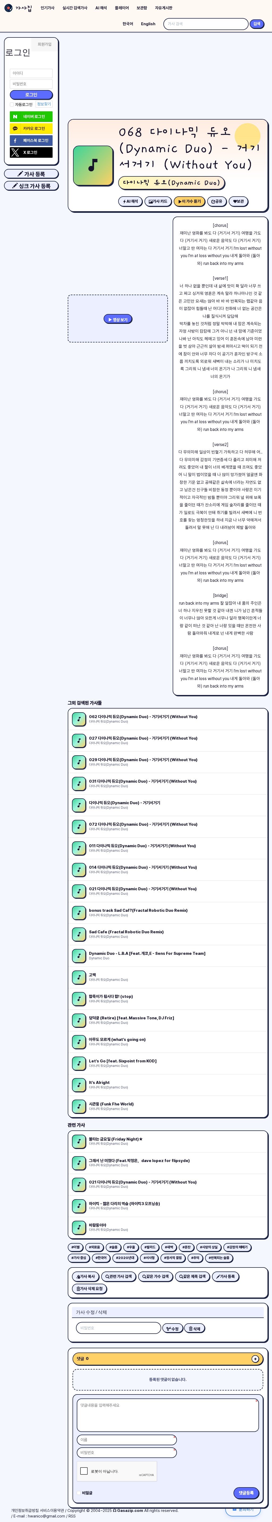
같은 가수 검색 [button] (157, 1276)
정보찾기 (44, 104)
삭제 (196, 1329)
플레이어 (122, 8)
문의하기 (246, 1509)
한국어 (128, 24)
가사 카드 (160, 201)
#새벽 (169, 1247)
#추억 (195, 1258)
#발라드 (149, 1247)
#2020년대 (125, 1258)
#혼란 (186, 1247)
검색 (256, 24)
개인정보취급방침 (25, 1510)
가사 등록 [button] (34, 174)
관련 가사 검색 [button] (120, 1276)
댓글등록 (246, 1492)
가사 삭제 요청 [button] (91, 1288)
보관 (240, 201)
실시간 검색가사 (74, 8)
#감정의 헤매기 (237, 1247)
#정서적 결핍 (173, 1258)
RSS (72, 1516)
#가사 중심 (78, 1258)
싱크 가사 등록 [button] (34, 186)
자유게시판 (163, 8)
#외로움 (94, 1247)
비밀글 (87, 1493)
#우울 (131, 1247)
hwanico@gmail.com (46, 1516)
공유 (218, 201)
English (148, 24)
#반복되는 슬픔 (219, 1258)
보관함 (142, 8)
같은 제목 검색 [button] (194, 1276)
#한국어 (101, 1258)
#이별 (75, 1247)
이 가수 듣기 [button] (191, 201)
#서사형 (149, 1258)
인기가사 (47, 8)
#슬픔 (113, 1247)
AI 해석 (101, 8)
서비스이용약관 (52, 1510)
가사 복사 (87, 1276)
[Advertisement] (168, 77)
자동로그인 (23, 104)
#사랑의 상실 (209, 1247)
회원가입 (45, 44)
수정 (174, 1329)
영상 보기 (120, 319)
